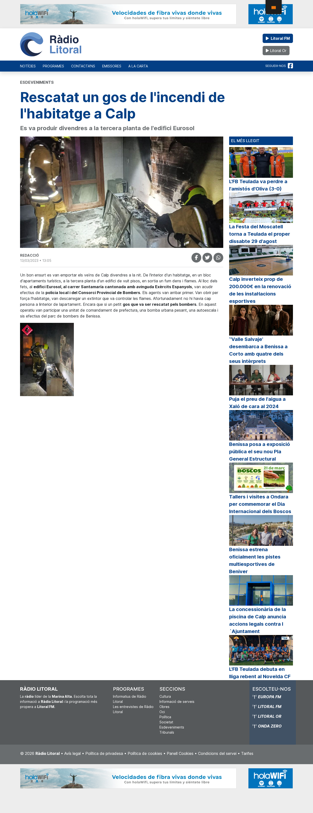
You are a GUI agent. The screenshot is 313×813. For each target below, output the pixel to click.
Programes (53, 66)
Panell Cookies (180, 753)
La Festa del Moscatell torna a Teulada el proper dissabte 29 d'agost (259, 234)
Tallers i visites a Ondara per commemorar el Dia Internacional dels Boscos (260, 504)
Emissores (111, 66)
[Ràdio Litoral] (50, 44)
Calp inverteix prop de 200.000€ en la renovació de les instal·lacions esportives (260, 290)
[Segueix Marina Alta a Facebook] (290, 66)
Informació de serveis (176, 701)
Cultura (165, 696)
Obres (164, 707)
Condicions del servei (217, 753)
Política (165, 717)
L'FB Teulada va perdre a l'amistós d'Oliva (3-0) (258, 185)
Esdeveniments (171, 727)
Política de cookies (145, 753)
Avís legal (72, 753)
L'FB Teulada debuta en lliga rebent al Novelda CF (260, 672)
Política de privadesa (104, 753)
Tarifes (247, 753)
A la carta (138, 66)
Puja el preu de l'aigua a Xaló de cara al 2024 (257, 402)
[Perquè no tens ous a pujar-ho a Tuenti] (207, 258)
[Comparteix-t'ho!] (196, 258)
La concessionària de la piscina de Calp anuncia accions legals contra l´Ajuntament (257, 620)
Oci (162, 712)
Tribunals (166, 732)
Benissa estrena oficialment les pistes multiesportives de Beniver (254, 560)
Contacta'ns (83, 66)
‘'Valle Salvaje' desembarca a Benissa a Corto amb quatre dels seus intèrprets (258, 350)
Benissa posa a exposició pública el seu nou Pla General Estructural (259, 451)
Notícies (28, 66)
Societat (166, 722)
